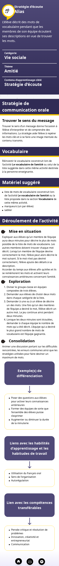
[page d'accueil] (18, 561)
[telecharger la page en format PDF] (29, 561)
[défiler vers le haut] (41, 561)
